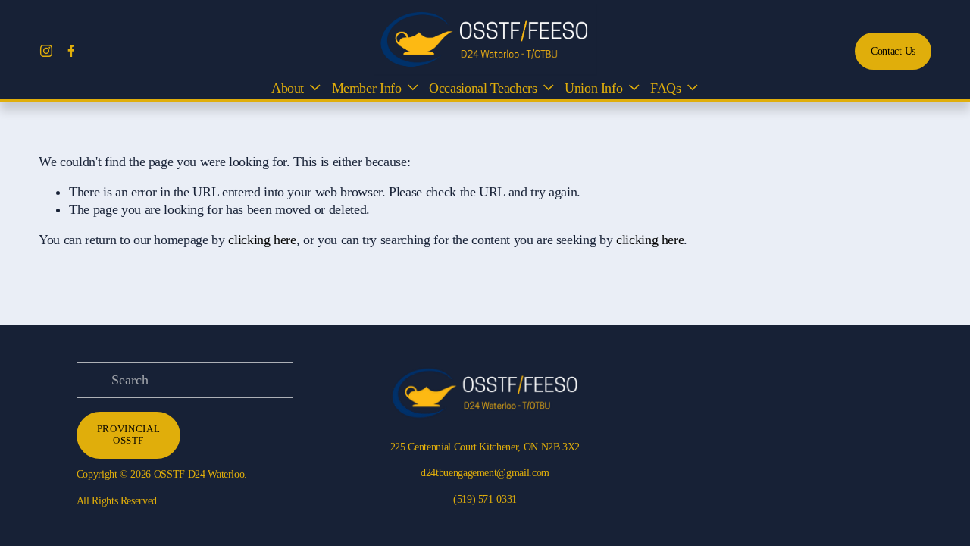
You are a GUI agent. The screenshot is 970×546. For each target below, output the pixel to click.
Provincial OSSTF (128, 435)
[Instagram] (46, 50)
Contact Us (893, 51)
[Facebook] (71, 50)
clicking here (262, 239)
